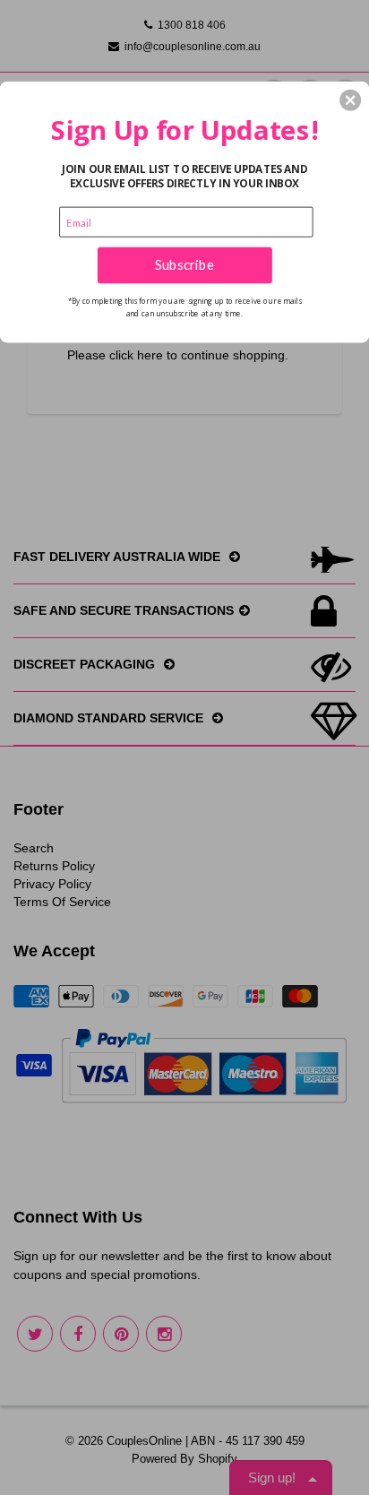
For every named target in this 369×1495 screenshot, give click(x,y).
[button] (350, 99)
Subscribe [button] (184, 264)
